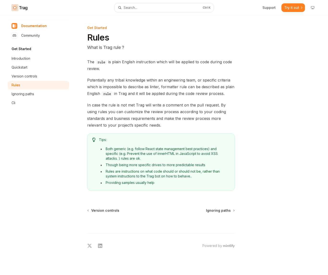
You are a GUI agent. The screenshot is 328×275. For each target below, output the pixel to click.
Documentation (34, 26)
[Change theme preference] (312, 8)
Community (30, 35)
